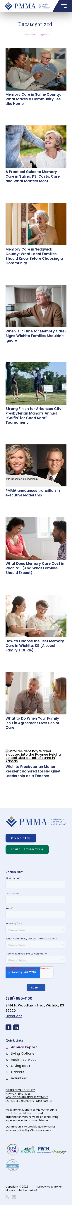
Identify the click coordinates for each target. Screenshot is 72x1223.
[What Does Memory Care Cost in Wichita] (36, 518)
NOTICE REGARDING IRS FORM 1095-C (29, 1101)
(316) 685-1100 (19, 998)
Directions (14, 1016)
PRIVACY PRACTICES (18, 1094)
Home (25, 34)
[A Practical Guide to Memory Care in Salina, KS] (36, 127)
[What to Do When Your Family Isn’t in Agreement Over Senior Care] (36, 673)
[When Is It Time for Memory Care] (36, 286)
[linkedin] (16, 1027)
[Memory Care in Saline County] (36, 49)
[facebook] (8, 1027)
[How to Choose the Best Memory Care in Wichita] (36, 596)
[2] (36, 364)
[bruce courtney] (36, 446)
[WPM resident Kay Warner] (36, 751)
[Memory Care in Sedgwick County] (36, 204)
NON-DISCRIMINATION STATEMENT (27, 1097)
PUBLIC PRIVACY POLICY (20, 1090)
